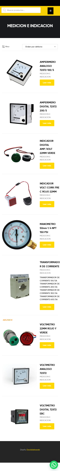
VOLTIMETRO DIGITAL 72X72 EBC (48, 409)
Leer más (47, 82)
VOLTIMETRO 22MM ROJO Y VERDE (48, 328)
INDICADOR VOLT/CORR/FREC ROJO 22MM (49, 187)
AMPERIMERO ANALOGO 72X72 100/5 (48, 66)
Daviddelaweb (33, 449)
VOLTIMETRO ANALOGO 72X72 (47, 369)
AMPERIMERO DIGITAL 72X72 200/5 (48, 106)
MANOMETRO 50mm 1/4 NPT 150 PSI (48, 228)
